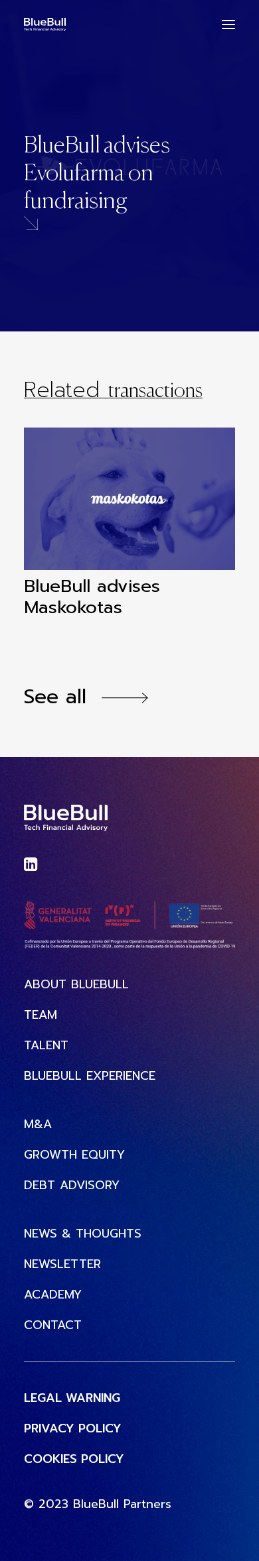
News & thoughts (82, 1234)
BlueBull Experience (89, 1076)
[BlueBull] (45, 24)
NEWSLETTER (62, 1264)
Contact (53, 1325)
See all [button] (55, 696)
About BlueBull (76, 985)
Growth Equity (74, 1155)
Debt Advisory (72, 1185)
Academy (53, 1295)
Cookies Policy (74, 1459)
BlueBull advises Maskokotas (92, 596)
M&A (38, 1124)
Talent (46, 1046)
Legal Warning (72, 1398)
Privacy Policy (73, 1429)
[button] (228, 24)
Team (40, 1015)
